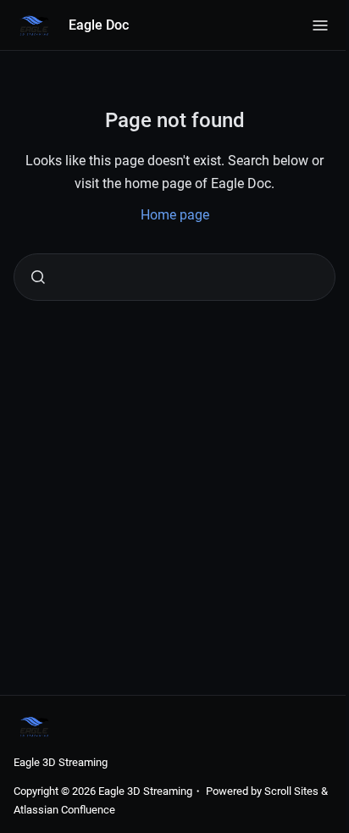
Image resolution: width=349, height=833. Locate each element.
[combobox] (174, 277)
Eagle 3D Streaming (61, 762)
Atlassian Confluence (64, 809)
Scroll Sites (291, 791)
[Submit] (38, 277)
